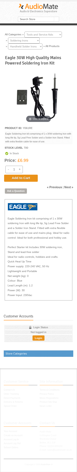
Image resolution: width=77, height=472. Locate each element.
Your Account (10, 431)
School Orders (11, 447)
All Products (52, 46)
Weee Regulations (49, 398)
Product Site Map (48, 402)
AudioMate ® (47, 464)
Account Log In (11, 439)
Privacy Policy (47, 394)
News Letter (46, 406)
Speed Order (10, 406)
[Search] (56, 19)
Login (38, 338)
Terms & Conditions (49, 390)
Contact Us (9, 390)
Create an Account (13, 435)
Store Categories (16, 353)
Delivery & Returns (13, 402)
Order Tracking (11, 394)
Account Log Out (12, 443)
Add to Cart (21, 178)
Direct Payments (12, 398)
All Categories (13, 34)
